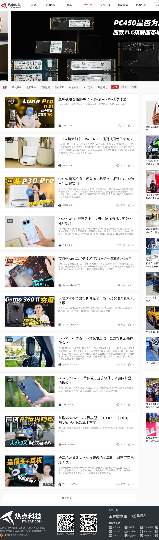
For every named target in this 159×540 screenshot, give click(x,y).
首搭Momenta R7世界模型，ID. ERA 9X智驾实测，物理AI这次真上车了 (93, 420)
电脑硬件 (31, 87)
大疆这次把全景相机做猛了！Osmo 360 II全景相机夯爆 (96, 300)
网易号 (131, 527)
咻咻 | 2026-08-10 (69, 444)
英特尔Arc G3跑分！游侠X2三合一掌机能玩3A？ (95, 258)
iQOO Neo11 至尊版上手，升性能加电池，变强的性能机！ (95, 221)
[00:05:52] (30, 431)
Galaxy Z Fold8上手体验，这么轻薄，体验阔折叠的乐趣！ (94, 380)
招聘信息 (41, 528)
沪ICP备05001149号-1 (35, 531)
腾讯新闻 (147, 531)
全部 (114, 87)
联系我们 (13, 528)
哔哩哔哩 (116, 531)
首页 (33, 5)
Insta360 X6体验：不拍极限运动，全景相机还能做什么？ (95, 340)
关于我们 (3, 528)
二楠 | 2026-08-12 (69, 404)
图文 (124, 87)
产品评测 (87, 5)
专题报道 (105, 5)
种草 (69, 5)
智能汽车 (74, 87)
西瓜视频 (132, 531)
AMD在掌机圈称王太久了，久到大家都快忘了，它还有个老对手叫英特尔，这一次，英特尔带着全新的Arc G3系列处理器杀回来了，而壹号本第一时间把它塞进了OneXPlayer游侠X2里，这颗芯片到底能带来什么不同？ (96, 267)
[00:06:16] (30, 471)
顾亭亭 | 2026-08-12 (70, 365)
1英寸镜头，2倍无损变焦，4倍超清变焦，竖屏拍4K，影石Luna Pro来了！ (93, 104)
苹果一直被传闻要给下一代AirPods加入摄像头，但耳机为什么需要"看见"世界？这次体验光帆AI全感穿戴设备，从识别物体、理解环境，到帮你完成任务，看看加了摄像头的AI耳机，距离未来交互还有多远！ (94, 470)
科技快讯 (51, 5)
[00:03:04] (30, 112)
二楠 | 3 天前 (67, 125)
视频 (134, 87)
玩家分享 (141, 5)
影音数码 (45, 87)
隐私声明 (31, 528)
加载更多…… (69, 498)
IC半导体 (88, 87)
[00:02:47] (30, 311)
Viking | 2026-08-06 (69, 484)
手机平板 (16, 87)
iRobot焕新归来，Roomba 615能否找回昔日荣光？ (95, 139)
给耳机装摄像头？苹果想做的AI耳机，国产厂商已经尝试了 (96, 460)
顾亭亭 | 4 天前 (68, 165)
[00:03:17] (30, 271)
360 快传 (147, 536)
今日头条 (116, 527)
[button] (82, 78)
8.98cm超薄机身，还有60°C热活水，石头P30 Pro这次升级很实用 (96, 181)
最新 (4, 87)
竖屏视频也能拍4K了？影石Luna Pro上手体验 (92, 99)
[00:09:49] (30, 192)
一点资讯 (132, 536)
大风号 (115, 536)
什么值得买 (148, 527)
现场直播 (123, 5)
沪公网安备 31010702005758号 (15, 535)
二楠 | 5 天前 (67, 245)
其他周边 (102, 87)
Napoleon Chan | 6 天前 (71, 325)
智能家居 (59, 87)
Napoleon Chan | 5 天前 (71, 285)
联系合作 (22, 528)
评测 (10, 101)
